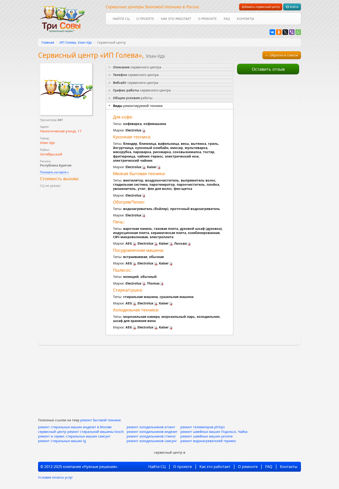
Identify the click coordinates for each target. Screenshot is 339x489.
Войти (293, 7)
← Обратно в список (281, 55)
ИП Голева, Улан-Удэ (75, 42)
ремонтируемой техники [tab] (138, 105)
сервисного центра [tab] (137, 67)
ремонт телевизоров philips (202, 427)
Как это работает (176, 18)
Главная (48, 42)
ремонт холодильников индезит (152, 431)
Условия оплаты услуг (55, 477)
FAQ (227, 18)
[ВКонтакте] (272, 32)
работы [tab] (132, 98)
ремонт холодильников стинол (151, 436)
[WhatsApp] (298, 32)
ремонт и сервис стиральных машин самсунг (74, 436)
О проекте (145, 18)
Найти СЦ (121, 18)
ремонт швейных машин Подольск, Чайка (213, 431)
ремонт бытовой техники (100, 420)
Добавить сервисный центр (261, 7)
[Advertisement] (268, 146)
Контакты (245, 18)
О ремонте (207, 18)
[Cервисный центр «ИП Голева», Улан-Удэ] (66, 89)
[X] (285, 32)
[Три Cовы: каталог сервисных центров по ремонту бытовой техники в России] (62, 16)
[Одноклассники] (279, 32)
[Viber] (291, 32)
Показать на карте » (54, 172)
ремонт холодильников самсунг (152, 441)
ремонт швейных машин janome (206, 436)
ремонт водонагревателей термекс (208, 441)
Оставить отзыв (268, 69)
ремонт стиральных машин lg (62, 441)
